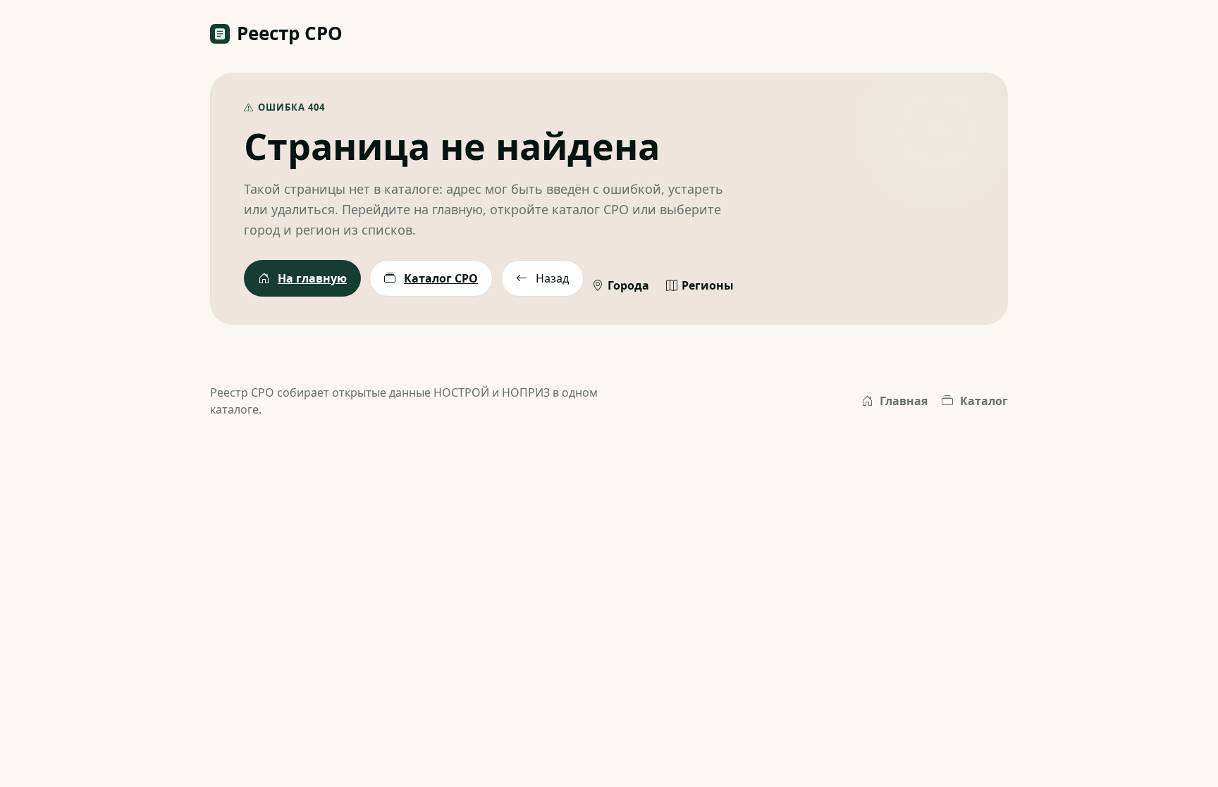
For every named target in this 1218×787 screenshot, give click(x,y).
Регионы (708, 285)
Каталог (984, 401)
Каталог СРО (441, 278)
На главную (312, 278)
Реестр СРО (290, 33)
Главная (904, 401)
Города (628, 285)
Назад (552, 278)
